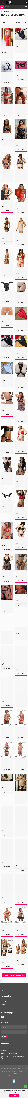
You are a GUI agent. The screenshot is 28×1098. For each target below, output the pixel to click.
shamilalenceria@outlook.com (9, 1053)
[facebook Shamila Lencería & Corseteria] (5, 990)
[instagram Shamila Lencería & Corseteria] (2, 990)
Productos (17, 1000)
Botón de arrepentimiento (14, 1076)
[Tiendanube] (14, 1086)
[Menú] (2, 7)
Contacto (3, 1004)
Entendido (14, 1095)
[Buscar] (26, 6)
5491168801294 (5, 1047)
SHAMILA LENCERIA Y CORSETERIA (6, 1000)
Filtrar (2, 22)
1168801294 (4, 1050)
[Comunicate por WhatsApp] (25, 1086)
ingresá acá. (14, 1073)
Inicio (2, 11)
